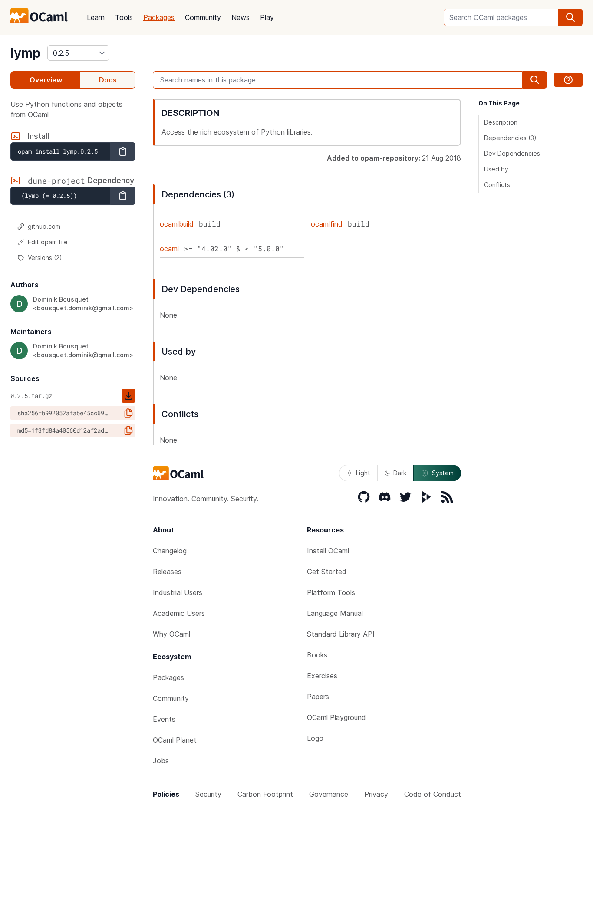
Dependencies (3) (510, 137)
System (443, 473)
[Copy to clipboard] (122, 151)
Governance (328, 794)
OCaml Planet (175, 740)
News (240, 17)
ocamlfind (327, 224)
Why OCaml (171, 634)
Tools (124, 17)
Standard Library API (341, 634)
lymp (25, 53)
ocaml (169, 248)
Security (208, 794)
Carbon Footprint (265, 794)
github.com (44, 226)
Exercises (322, 675)
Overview (46, 80)
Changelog (170, 550)
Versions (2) (45, 257)
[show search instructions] (568, 80)
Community (203, 17)
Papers (318, 696)
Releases (167, 571)
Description (500, 122)
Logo (315, 738)
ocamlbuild (177, 224)
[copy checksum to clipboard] (128, 413)
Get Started (326, 571)
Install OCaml (328, 550)
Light (363, 473)
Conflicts (497, 184)
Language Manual (335, 613)
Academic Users (179, 613)
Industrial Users (177, 592)
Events (164, 719)
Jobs (161, 760)
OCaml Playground (336, 717)
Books (317, 655)
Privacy (376, 794)
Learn (96, 17)
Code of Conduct (432, 794)
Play (267, 17)
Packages (159, 17)
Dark (399, 473)
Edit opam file (48, 242)
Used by (496, 169)
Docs (108, 80)
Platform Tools (331, 592)
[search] (570, 17)
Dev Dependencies (512, 153)
